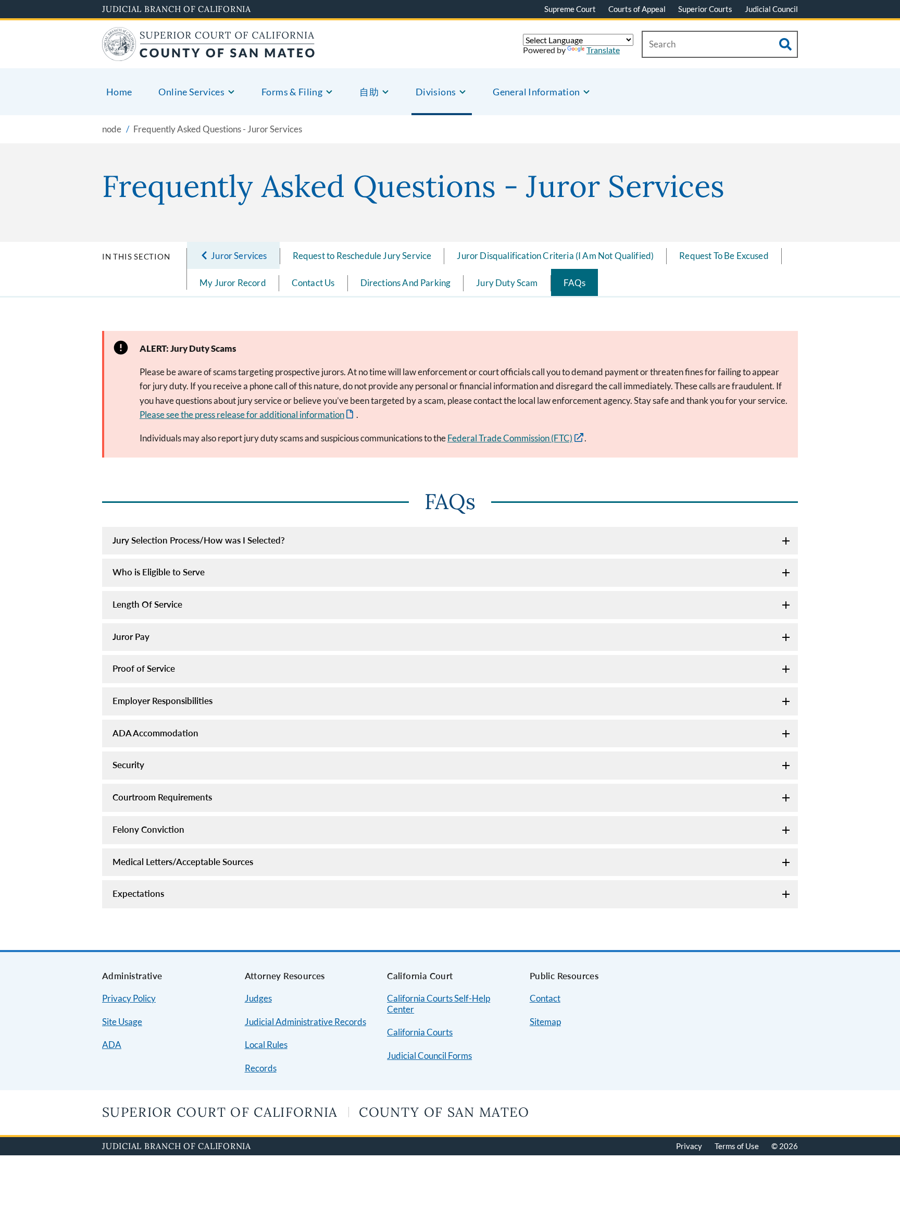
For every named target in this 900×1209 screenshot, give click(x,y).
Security (128, 764)
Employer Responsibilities (163, 700)
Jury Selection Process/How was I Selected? (199, 540)
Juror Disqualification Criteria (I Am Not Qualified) (555, 255)
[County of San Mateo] (208, 54)
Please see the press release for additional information (247, 414)
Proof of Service (144, 668)
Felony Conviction (148, 829)
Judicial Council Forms (429, 1055)
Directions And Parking (405, 282)
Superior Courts (705, 9)
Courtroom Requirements (162, 797)
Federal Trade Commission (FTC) (509, 438)
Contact (545, 998)
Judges (258, 998)
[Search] (785, 44)
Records (261, 1068)
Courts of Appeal (637, 9)
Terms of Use (737, 1146)
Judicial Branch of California (176, 9)
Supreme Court (570, 9)
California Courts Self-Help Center (438, 1004)
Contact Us (313, 282)
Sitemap (545, 1021)
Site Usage (122, 1021)
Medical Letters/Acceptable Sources (183, 861)
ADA (111, 1044)
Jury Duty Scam (507, 282)
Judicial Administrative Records (305, 1021)
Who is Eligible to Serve (159, 571)
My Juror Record (232, 282)
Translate (603, 50)
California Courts (420, 1032)
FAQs (575, 282)
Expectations (138, 893)
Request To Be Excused (724, 255)
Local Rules (266, 1044)
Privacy (689, 1146)
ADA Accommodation (155, 732)
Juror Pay (131, 636)
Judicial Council (771, 9)
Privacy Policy (129, 998)
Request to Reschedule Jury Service (362, 255)
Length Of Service (147, 604)
